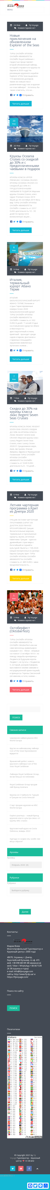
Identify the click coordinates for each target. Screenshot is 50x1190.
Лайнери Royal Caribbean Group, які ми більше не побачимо (24, 775)
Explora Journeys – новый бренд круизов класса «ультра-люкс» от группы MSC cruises (25, 818)
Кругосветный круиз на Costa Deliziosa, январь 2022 (23, 829)
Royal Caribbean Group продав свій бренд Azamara (23, 785)
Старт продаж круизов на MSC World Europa (24, 806)
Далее (25, 911)
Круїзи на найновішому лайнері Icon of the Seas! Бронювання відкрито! (24, 751)
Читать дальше (20, 103)
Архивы (11, 857)
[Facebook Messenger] (17, 95)
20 (14, 122)
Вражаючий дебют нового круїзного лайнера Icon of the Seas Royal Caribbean (23, 764)
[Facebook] (11, 95)
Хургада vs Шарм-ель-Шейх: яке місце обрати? (25, 840)
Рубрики (11, 883)
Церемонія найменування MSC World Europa (24, 739)
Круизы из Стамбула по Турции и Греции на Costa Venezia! (24, 796)
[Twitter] (14, 95)
